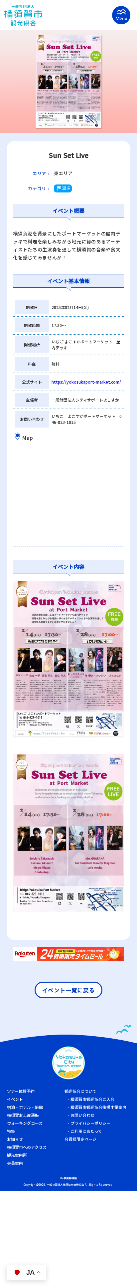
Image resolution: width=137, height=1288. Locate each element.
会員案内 (15, 1163)
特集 (11, 1131)
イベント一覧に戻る (68, 990)
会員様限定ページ (80, 1139)
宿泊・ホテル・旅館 (25, 1107)
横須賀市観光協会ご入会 (92, 1099)
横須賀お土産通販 (23, 1115)
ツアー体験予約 (21, 1091)
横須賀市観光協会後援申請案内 (98, 1107)
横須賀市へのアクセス (27, 1147)
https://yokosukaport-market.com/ (86, 382)
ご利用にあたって (86, 1131)
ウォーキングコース (25, 1123)
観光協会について (80, 1091)
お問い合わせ (82, 1115)
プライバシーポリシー (90, 1123)
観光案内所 (17, 1155)
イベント (15, 1099)
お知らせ (15, 1139)
